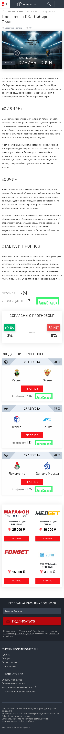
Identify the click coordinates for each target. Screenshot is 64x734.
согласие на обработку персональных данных (30, 632)
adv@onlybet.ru (24, 727)
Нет (56, 327)
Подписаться (23, 621)
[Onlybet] (5, 4)
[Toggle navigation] (58, 4)
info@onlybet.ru (9, 727)
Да (12, 327)
